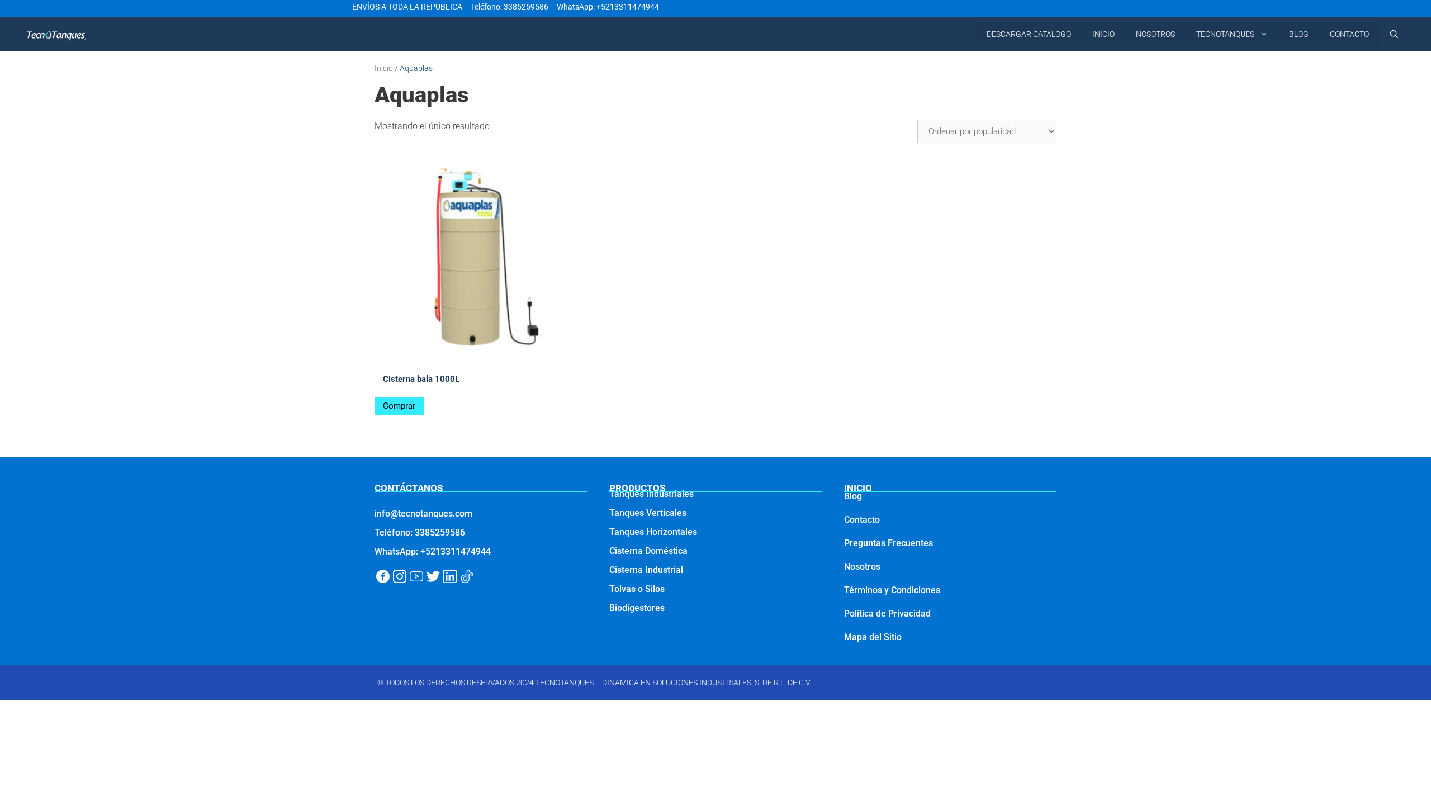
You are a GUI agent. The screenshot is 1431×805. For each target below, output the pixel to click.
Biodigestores (637, 608)
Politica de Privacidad (887, 613)
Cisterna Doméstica (648, 551)
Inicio (384, 68)
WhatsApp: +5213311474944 (608, 6)
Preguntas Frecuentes (888, 543)
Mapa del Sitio (873, 637)
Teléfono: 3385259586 (509, 6)
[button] (1394, 34)
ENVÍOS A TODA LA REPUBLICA (407, 6)
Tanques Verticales (647, 513)
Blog (853, 496)
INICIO (1103, 34)
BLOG (1299, 34)
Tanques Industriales (651, 494)
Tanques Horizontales (653, 532)
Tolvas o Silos (637, 589)
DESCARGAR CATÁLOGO (1029, 34)
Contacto (862, 519)
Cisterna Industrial (646, 570)
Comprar (399, 406)
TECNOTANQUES (1225, 34)
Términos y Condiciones (892, 590)
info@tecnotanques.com (423, 513)
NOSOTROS (1155, 34)
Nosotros (862, 566)
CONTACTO (1349, 34)
